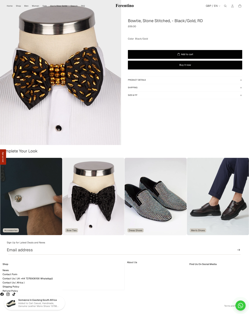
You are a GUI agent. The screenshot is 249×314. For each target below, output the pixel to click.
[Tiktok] (14, 294)
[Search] (225, 6)
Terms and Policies (233, 306)
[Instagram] (8, 294)
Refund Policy (10, 290)
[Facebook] (2, 294)
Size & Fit (132, 95)
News (6, 270)
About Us (132, 262)
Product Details (137, 80)
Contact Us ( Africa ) (14, 282)
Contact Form (10, 274)
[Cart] (240, 6)
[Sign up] (238, 249)
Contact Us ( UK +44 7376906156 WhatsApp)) (28, 278)
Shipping (133, 87)
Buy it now (185, 64)
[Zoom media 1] (60, 72)
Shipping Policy (11, 286)
